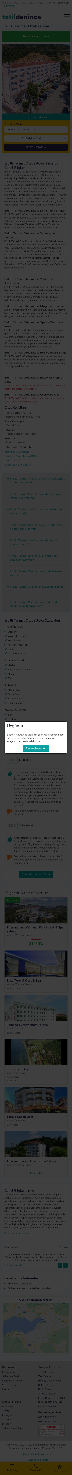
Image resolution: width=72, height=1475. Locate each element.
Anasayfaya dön (36, 748)
